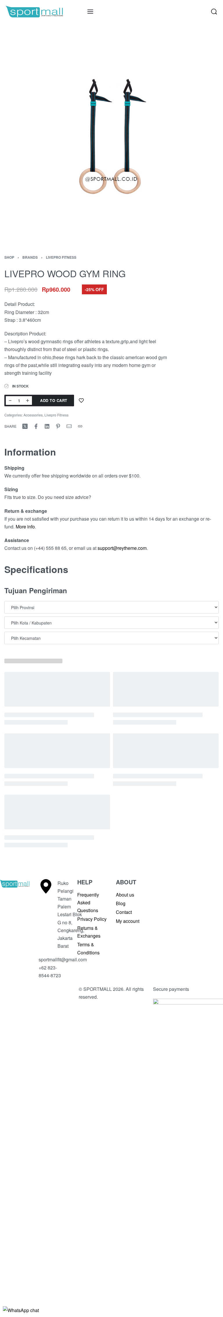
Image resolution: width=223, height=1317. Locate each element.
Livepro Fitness (61, 257)
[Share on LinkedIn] (47, 426)
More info (25, 526)
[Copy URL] (80, 426)
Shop (9, 257)
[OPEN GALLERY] (111, 134)
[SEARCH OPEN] (214, 11)
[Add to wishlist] (81, 400)
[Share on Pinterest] (58, 426)
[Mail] (69, 426)
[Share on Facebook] (36, 426)
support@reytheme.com (122, 548)
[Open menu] (90, 11)
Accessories (33, 414)
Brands (30, 257)
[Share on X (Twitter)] (25, 426)
